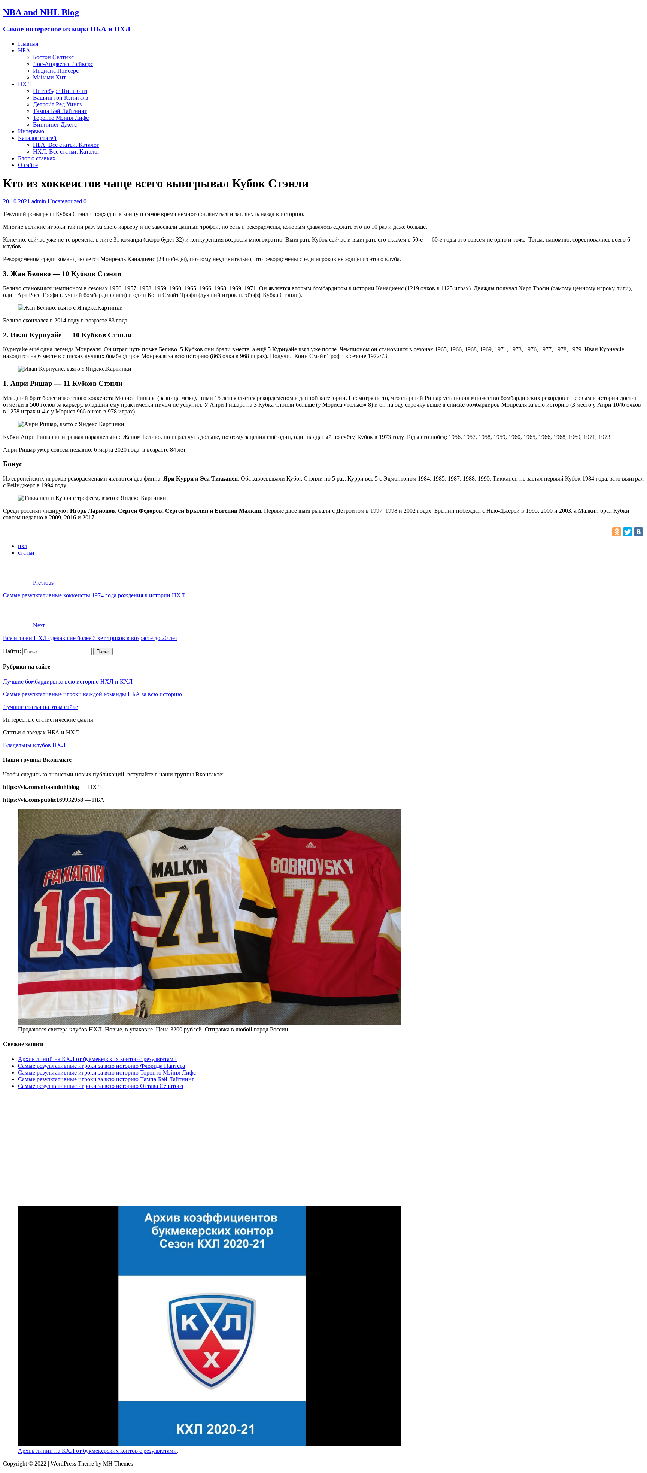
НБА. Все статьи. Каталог (66, 145)
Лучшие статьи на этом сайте (40, 707)
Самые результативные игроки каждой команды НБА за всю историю (92, 694)
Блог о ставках (36, 158)
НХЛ (24, 84)
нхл (22, 546)
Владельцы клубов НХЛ (34, 745)
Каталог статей (37, 138)
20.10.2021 (16, 201)
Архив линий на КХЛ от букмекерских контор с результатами (97, 1059)
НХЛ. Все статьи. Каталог (66, 151)
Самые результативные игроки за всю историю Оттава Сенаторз (100, 1086)
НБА (24, 50)
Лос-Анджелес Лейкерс (63, 64)
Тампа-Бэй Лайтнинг (60, 111)
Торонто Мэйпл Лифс (61, 118)
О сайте (28, 165)
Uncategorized (65, 201)
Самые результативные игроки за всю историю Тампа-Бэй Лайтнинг (106, 1079)
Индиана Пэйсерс (56, 70)
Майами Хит (49, 77)
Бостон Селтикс (53, 57)
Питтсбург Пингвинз (60, 91)
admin (38, 201)
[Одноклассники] (616, 531)
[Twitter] (627, 531)
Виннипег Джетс (55, 124)
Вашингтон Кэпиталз (60, 97)
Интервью (31, 131)
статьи (26, 552)
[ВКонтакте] (638, 531)
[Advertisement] (227, 1147)
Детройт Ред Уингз (57, 104)
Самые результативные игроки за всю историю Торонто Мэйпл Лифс (107, 1072)
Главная (28, 43)
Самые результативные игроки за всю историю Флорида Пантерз (101, 1066)
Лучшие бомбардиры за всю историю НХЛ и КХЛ (68, 681)
